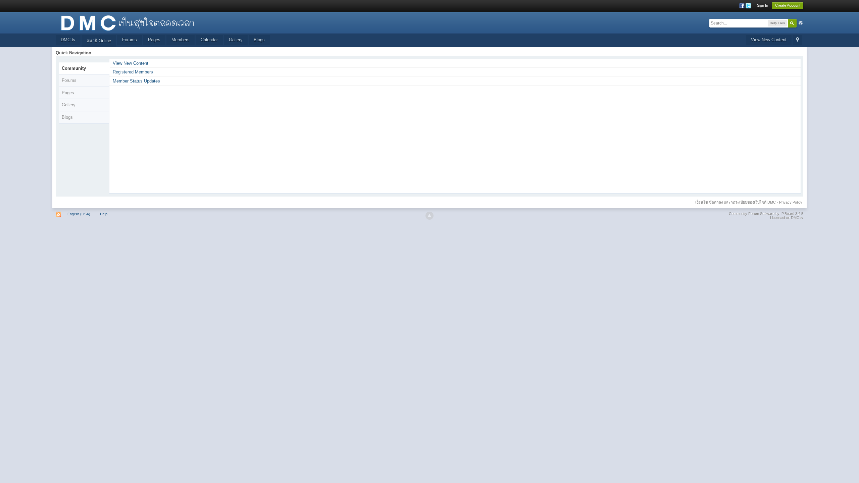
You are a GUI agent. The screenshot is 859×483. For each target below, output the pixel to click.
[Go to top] (429, 216)
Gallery (236, 39)
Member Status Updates (136, 81)
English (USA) (78, 214)
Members (180, 39)
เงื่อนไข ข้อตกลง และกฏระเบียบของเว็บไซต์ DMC (735, 202)
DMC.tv (68, 39)
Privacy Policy (790, 202)
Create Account (787, 5)
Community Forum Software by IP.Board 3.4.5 (766, 214)
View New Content (769, 39)
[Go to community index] (127, 22)
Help (103, 214)
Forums (129, 39)
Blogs (259, 39)
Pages (154, 39)
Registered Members (133, 71)
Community (74, 68)
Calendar (209, 39)
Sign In (762, 5)
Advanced (800, 22)
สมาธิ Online (99, 40)
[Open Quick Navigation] (797, 40)
